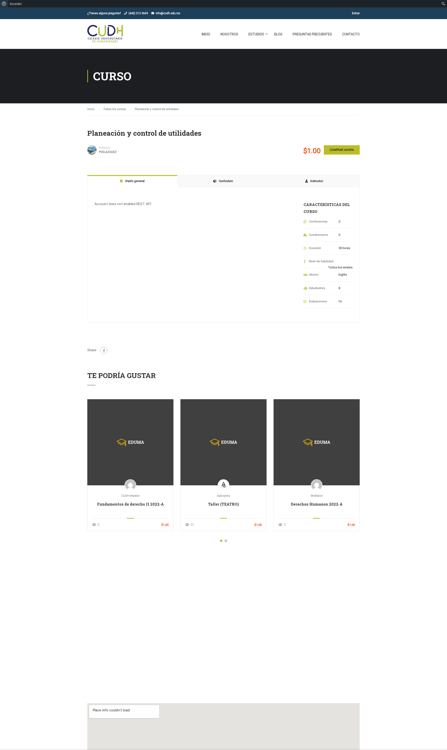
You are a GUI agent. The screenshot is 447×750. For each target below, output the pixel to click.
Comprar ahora (342, 150)
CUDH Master (130, 495)
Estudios (256, 34)
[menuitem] (4, 3)
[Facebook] (103, 350)
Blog (278, 34)
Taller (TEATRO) (223, 504)
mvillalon (317, 495)
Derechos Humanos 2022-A (317, 504)
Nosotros (229, 34)
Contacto (351, 34)
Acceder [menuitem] (16, 4)
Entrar (356, 13)
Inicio (206, 34)
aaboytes (223, 495)
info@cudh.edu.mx (168, 13)
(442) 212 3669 (138, 13)
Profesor (104, 147)
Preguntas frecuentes (312, 34)
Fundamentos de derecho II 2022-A (130, 504)
